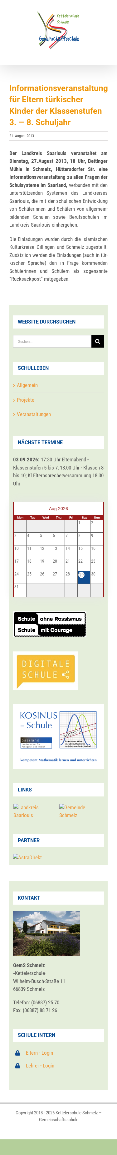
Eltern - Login (39, 1053)
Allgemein (27, 385)
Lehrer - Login (40, 1065)
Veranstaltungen (34, 414)
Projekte (25, 400)
